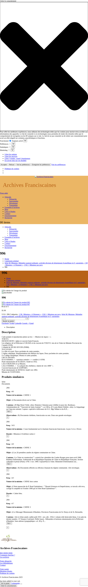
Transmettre (13, 205)
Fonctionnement (10, 216)
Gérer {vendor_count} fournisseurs (17, 158)
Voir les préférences (23, 165)
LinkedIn (18, 323)
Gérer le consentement (8, 586)
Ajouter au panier (8, 321)
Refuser (11, 165)
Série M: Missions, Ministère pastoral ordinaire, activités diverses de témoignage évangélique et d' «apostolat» (42, 315)
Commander (15, 583)
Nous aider (4, 193)
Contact (7, 214)
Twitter (11, 323)
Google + (25, 323)
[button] (44, 66)
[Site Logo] (44, 177)
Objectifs (8, 197)
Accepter (4, 165)
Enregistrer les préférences (41, 165)
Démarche (13, 199)
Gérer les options (11, 154)
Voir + (9, 411)
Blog (6, 209)
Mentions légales (6, 571)
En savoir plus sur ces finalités (15, 161)
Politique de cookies (12, 169)
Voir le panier (5, 583)
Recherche (8, 218)
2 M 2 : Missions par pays (51, 314)
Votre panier (4, 569)
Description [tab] (10, 327)
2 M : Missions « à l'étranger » (30, 314)
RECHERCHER (6, 553)
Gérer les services (11, 156)
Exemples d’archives (12, 207)
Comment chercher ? (7, 555)
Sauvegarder (13, 201)
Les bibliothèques (6, 563)
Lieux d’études (10, 212)
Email (31, 323)
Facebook (5, 323)
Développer (13, 203)
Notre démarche (6, 561)
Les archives (4, 557)
